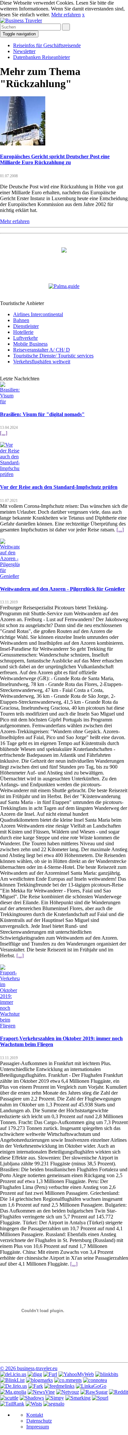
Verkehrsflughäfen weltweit (41, 361)
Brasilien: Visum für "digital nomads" (42, 414)
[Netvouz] (67, 1392)
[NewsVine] (41, 1392)
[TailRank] (12, 1403)
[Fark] (35, 1386)
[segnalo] (53, 1403)
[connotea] (95, 1380)
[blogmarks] (39, 1380)
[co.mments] (68, 1380)
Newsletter (24, 51)
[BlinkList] (12, 1380)
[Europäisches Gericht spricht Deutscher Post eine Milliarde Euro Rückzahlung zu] (22, 143)
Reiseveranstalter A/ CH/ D (41, 350)
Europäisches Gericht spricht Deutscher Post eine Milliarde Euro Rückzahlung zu (55, 159)
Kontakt (34, 1415)
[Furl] (50, 1374)
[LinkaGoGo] (91, 1386)
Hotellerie (23, 332)
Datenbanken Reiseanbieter (41, 57)
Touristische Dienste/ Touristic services (53, 355)
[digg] (35, 1374)
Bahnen (21, 320)
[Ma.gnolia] (13, 1392)
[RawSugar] (94, 1392)
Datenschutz (39, 1421)
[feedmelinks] (59, 1386)
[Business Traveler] (21, 20)
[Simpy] (54, 1398)
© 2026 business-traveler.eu (28, 1368)
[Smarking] (78, 1398)
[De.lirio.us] (13, 1386)
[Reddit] (118, 1392)
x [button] (83, 14)
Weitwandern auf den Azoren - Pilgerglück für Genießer (62, 589)
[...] (3, 433)
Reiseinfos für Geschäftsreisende (47, 45)
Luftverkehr (25, 338)
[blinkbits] (106, 1374)
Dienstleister (26, 326)
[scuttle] (9, 1398)
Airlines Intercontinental (38, 314)
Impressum (37, 1426)
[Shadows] (32, 1398)
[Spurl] (100, 1398)
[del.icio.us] (13, 1374)
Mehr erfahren (66, 14)
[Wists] (34, 1403)
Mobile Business (30, 344)
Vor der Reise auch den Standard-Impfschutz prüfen (58, 487)
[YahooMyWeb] (76, 1374)
